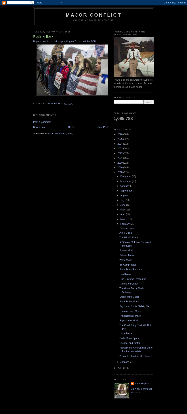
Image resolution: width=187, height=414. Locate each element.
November (126, 181)
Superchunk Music (129, 320)
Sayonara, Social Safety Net (134, 306)
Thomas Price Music (130, 311)
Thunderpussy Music (130, 315)
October (124, 186)
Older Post (102, 127)
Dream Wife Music (129, 296)
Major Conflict (94, 15)
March (124, 219)
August (124, 195)
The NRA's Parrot (128, 237)
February (125, 224)
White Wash (125, 260)
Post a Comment (42, 122)
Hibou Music (126, 333)
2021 (120, 158)
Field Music (125, 274)
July (122, 200)
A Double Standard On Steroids (135, 356)
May (123, 209)
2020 (120, 162)
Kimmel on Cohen (128, 283)
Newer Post (39, 127)
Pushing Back (126, 228)
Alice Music (125, 232)
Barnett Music (126, 250)
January (124, 362)
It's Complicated (127, 264)
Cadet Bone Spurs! (129, 338)
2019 (120, 167)
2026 (120, 134)
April (123, 214)
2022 (120, 153)
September (126, 190)
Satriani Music (127, 255)
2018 (120, 172)
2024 (120, 143)
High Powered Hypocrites (132, 279)
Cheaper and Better (129, 343)
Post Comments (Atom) (60, 133)
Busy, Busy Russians (130, 269)
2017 (120, 368)
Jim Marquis (142, 383)
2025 (120, 139)
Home (71, 127)
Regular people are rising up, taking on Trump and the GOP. (64, 41)
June (123, 205)
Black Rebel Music (129, 301)
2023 (120, 148)
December (126, 176)
